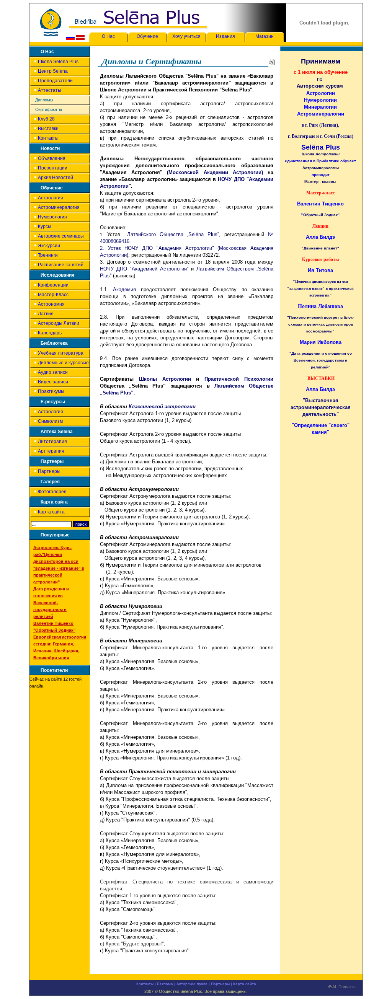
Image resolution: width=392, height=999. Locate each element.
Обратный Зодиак (320, 215)
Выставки (48, 128)
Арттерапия (51, 451)
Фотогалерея (52, 491)
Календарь (50, 333)
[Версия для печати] (272, 61)
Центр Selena (53, 71)
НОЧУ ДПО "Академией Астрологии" (144, 269)
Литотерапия (52, 441)
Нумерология (52, 217)
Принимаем (320, 61)
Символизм (50, 421)
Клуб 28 (46, 119)
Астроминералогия (59, 207)
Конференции (53, 285)
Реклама (165, 984)
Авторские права (191, 984)
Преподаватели (55, 80)
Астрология (50, 197)
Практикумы (51, 391)
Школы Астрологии (165, 379)
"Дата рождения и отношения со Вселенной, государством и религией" (320, 360)
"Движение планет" (320, 248)
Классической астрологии (162, 406)
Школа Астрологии (321, 154)
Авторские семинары (61, 236)
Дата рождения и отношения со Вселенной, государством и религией (51, 603)
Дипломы (44, 100)
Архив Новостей (55, 177)
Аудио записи (53, 372)
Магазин (264, 36)
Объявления (51, 158)
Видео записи (53, 382)
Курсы (44, 226)
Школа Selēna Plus (58, 61)
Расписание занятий (60, 264)
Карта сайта (51, 512)
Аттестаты (49, 90)
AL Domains (343, 987)
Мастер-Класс (53, 294)
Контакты (48, 138)
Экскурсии (49, 245)
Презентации (52, 168)
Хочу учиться (186, 36)
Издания (225, 36)
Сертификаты (48, 109)
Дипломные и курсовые (63, 362)
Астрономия (51, 304)
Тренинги (48, 255)
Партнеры (49, 471)
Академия (124, 289)
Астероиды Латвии (58, 323)
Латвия (46, 313)
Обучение (147, 36)
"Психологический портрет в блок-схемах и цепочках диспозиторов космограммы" (320, 324)
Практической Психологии (238, 379)
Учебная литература (60, 353)
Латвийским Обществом (226, 269)
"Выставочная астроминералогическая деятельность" (321, 407)
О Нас (108, 36)
